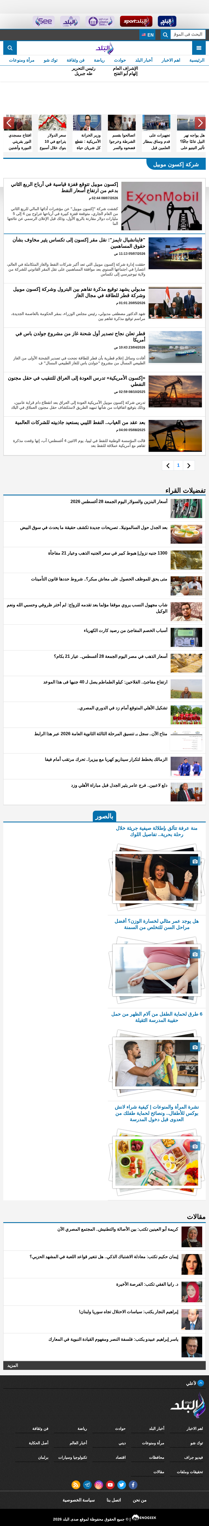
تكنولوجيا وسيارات (72, 1457)
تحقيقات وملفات (190, 1472)
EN (150, 35)
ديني (122, 1443)
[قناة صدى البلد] (167, 21)
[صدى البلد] (104, 48)
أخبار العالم (78, 1443)
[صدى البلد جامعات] (100, 21)
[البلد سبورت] (136, 21)
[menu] (199, 48)
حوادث (120, 60)
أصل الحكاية (38, 1443)
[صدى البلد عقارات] (70, 21)
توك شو (50, 60)
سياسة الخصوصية (79, 1500)
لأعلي (191, 1383)
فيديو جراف (193, 1457)
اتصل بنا (114, 1500)
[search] (10, 48)
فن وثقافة (76, 60)
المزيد (12, 1365)
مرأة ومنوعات (22, 60)
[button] (200, 123)
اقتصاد (121, 1457)
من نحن (140, 1500)
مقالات (158, 1472)
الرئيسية (196, 60)
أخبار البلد (143, 60)
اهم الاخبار (171, 60)
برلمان (43, 1457)
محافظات (156, 1457)
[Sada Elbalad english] (44, 21)
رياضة (99, 60)
